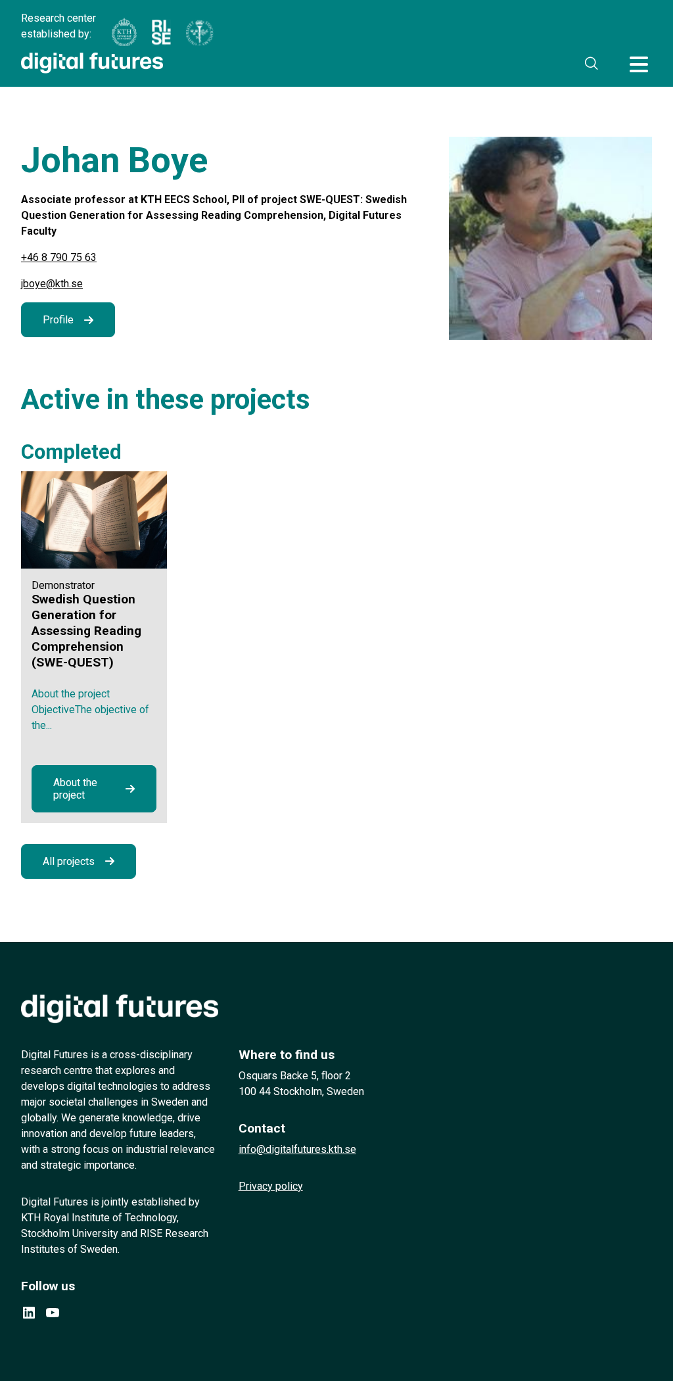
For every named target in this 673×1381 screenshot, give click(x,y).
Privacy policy (271, 1186)
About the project (75, 788)
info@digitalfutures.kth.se (297, 1149)
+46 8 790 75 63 (59, 257)
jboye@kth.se (52, 283)
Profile (58, 320)
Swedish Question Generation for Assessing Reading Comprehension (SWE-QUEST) (86, 631)
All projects (69, 861)
